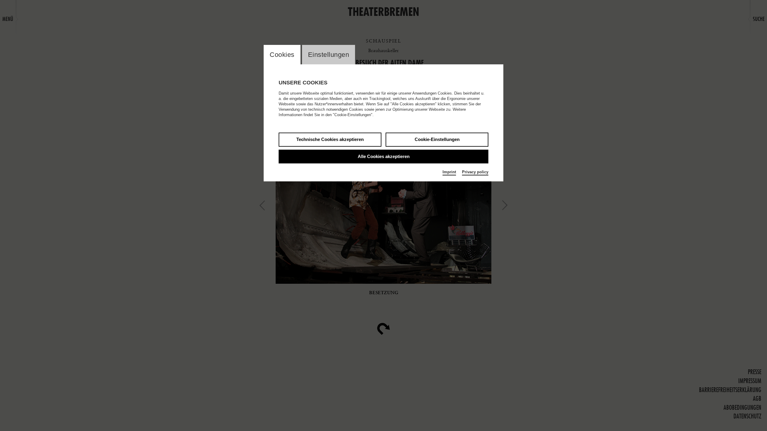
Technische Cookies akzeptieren (330, 139)
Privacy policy (475, 172)
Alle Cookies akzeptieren (384, 156)
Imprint (449, 172)
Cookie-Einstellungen (437, 139)
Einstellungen (328, 54)
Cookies (282, 54)
